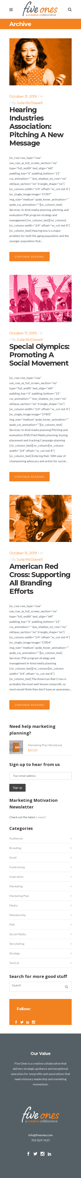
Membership (17, 915)
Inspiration (16, 876)
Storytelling (16, 943)
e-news (40, 817)
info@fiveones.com (40, 1135)
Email (13, 857)
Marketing (16, 886)
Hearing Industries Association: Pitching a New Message (36, 126)
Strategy (14, 953)
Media (13, 905)
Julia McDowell (30, 103)
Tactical (14, 963)
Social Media (17, 934)
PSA (12, 924)
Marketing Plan (19, 896)
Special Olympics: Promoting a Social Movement (39, 354)
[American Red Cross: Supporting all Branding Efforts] (40, 518)
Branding (15, 848)
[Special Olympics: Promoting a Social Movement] (40, 298)
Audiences (16, 838)
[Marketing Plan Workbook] (16, 747)
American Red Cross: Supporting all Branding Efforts (39, 579)
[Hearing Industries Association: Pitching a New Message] (40, 61)
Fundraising (17, 867)
